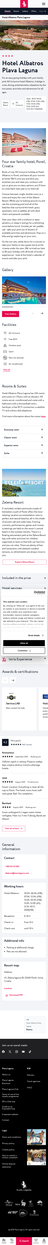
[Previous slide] (33, 313)
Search (25, 1241)
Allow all (24, 643)
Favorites (36, 1243)
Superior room (11, 445)
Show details (34, 635)
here (43, 416)
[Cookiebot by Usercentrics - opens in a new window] (34, 592)
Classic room (10, 437)
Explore (4, 1243)
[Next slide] (42, 313)
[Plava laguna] (24, 1186)
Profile (44, 1243)
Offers (12, 1243)
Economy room (11, 429)
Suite (6, 453)
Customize (22, 650)
